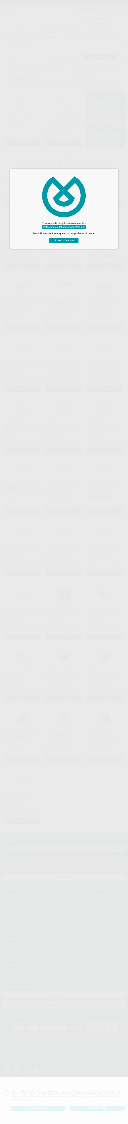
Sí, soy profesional (64, 240)
